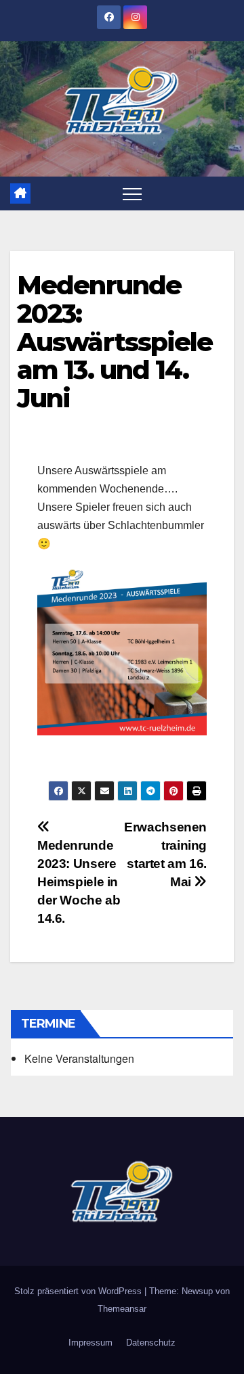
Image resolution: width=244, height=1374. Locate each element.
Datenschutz (151, 1342)
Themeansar (122, 1309)
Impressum (90, 1342)
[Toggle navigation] (132, 193)
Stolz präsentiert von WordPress (79, 1291)
